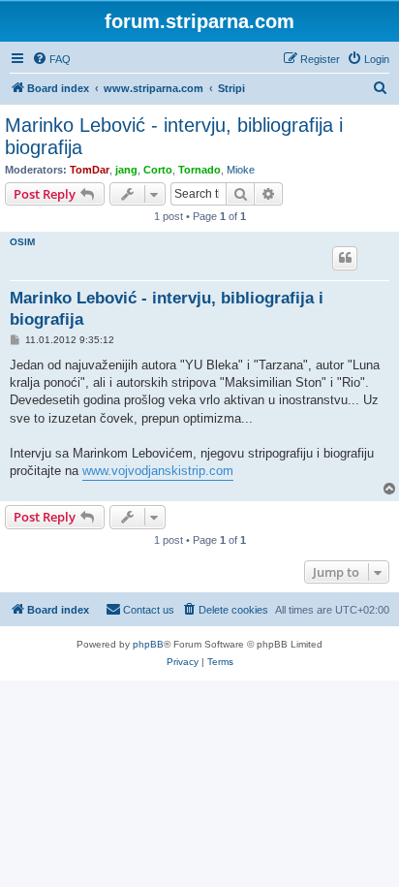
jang (126, 169)
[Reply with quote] (344, 257)
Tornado (199, 169)
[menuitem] (51, 59)
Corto (157, 169)
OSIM (22, 242)
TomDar (89, 169)
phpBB (148, 644)
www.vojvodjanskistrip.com (157, 470)
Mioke (241, 169)
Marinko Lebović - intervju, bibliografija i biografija (174, 136)
